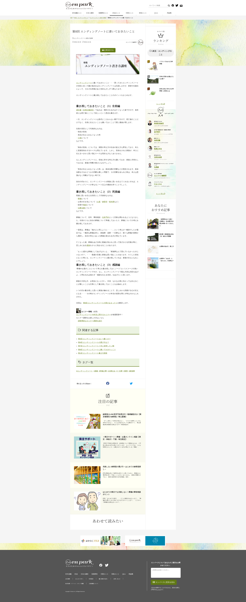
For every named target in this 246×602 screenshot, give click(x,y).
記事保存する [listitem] (109, 50)
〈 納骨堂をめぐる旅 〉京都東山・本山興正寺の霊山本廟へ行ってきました (166, 222)
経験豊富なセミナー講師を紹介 (90, 321)
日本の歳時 (90, 13)
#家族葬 (132, 371)
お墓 (98, 202)
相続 (85, 205)
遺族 (88, 245)
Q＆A (156, 13)
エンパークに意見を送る (165, 582)
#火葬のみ (112, 371)
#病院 (125, 371)
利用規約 (91, 579)
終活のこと (116, 13)
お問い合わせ (116, 579)
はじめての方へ (79, 579)
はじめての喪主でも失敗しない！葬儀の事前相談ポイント (122, 493)
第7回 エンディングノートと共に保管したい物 (96, 346)
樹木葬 (111, 202)
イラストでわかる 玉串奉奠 (166, 62)
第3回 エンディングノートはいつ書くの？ (94, 339)
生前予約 (105, 217)
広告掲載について (93, 583)
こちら (159, 589)
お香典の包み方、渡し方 (166, 246)
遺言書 (78, 110)
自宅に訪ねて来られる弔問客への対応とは (166, 90)
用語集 (169, 13)
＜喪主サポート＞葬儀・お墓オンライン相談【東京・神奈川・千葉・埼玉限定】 (122, 438)
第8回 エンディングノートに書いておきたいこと (97, 350)
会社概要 (67, 579)
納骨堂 (104, 202)
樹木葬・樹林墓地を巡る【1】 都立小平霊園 (166, 235)
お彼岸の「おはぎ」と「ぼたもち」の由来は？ (166, 259)
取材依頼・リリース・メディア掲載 (74, 583)
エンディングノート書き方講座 (98, 17)
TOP (71, 17)
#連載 (96, 371)
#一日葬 (119, 371)
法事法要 (81, 208)
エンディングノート (84, 83)
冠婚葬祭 (94, 574)
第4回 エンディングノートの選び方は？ (93, 342)
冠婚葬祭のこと (103, 13)
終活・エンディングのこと (81, 17)
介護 (79, 138)
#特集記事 (103, 371)
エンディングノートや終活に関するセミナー (93, 315)
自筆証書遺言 (88, 110)
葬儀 (79, 199)
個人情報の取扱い (103, 579)
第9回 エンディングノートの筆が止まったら (100, 303)
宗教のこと (129, 13)
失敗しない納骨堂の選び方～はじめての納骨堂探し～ (122, 468)
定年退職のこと (76, 13)
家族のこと (143, 13)
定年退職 (68, 574)
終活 (76, 574)
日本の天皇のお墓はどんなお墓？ (166, 77)
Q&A (123, 574)
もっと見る (160, 104)
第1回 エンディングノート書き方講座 (92, 353)
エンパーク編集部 (131, 42)
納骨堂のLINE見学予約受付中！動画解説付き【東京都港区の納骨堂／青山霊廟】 (122, 415)
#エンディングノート (84, 371)
